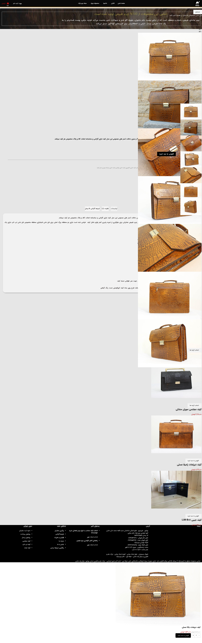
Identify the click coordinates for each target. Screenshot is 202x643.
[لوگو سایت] (197, 3)
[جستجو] (11, 3)
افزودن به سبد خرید (166, 154)
